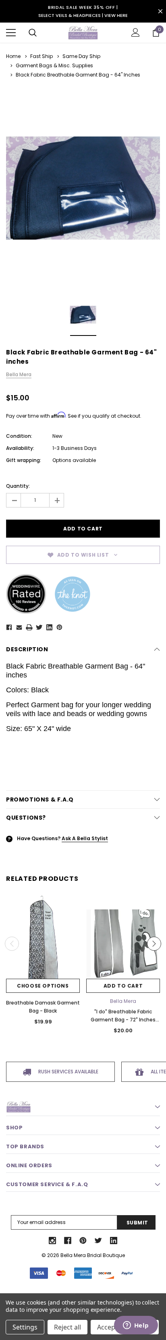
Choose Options (42, 985)
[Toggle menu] (11, 32)
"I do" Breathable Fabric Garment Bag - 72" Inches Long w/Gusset (123, 1019)
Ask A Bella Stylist (85, 838)
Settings (24, 1327)
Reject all (67, 1327)
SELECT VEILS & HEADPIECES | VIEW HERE (83, 15)
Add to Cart (123, 985)
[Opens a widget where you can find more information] (136, 1326)
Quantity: (18, 486)
